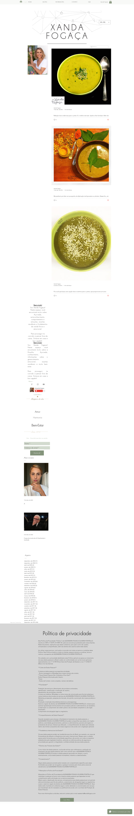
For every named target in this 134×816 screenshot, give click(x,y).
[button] (110, 1)
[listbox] (105, 22)
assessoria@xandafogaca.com (87, 793)
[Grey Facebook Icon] (32, 384)
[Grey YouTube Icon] (44, 384)
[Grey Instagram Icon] (38, 384)
